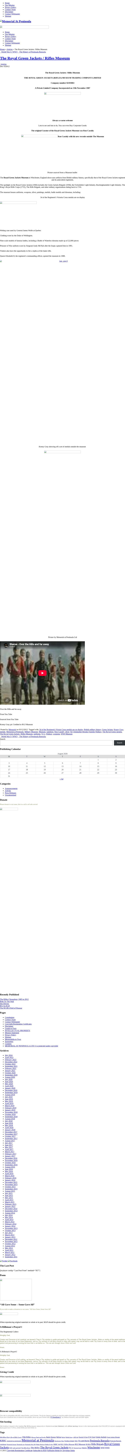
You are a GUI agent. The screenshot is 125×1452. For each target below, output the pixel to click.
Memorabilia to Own (13, 1039)
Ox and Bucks (83, 1441)
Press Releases (10, 793)
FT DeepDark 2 (56, 1417)
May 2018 (9, 1125)
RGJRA (88, 1444)
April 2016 (9, 1174)
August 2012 (10, 1246)
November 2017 (11, 1134)
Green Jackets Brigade (113, 1437)
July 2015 (8, 1193)
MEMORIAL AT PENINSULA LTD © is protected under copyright (31, 1046)
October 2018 (10, 1114)
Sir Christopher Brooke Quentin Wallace (85, 732)
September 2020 (11, 1075)
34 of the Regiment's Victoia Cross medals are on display (61, 730)
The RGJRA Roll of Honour (11, 1008)
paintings (50, 732)
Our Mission (10, 5)
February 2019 (10, 1108)
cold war (75, 1437)
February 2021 (10, 1068)
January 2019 (10, 1110)
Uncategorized (10, 795)
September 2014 (11, 1211)
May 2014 (9, 1217)
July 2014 (8, 1215)
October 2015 (10, 1187)
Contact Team (10, 10)
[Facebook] (12, 1261)
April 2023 (9, 1057)
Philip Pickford (40, 1444)
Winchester (93, 1447)
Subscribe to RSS (40, 1450)
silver (67, 732)
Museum (42, 732)
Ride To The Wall (7, 1001)
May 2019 (9, 1101)
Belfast (58, 1437)
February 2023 (10, 1060)
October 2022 (10, 1064)
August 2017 (10, 1141)
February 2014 (10, 1224)
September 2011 (11, 1257)
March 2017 (9, 1152)
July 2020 (8, 1079)
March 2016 (9, 1176)
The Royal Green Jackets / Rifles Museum (35, 58)
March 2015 (9, 1202)
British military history (92, 730)
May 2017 (9, 1147)
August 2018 (10, 1119)
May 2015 (9, 1198)
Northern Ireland (69, 1441)
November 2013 (11, 1228)
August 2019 (10, 1095)
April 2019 (9, 1103)
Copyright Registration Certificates (18, 1024)
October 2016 (10, 1163)
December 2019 (11, 1090)
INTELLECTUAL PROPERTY (17, 1031)
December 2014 (11, 1209)
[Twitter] (4, 1261)
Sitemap (8, 16)
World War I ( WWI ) (9, 52)
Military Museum (31, 732)
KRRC (3, 1440)
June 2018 (9, 1123)
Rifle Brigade (97, 1444)
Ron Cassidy (59, 732)
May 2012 (9, 1248)
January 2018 (10, 1130)
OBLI (76, 1441)
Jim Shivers (4, 1004)
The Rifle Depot (25, 1448)
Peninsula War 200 (30, 1444)
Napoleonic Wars (59, 1441)
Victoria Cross (77, 1448)
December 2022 (11, 1062)
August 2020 (10, 1077)
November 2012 (11, 1241)
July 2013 (8, 1233)
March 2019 (9, 1106)
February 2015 (10, 1204)
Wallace (49, 734)
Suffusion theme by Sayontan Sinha (61, 1450)
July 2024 (8, 1055)
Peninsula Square (11, 1444)
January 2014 (10, 1226)
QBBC (55, 1444)
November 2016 (11, 1160)
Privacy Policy (10, 7)
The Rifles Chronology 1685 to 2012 (14, 999)
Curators (8, 1044)
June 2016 (9, 1169)
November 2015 (11, 1185)
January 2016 (10, 1180)
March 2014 (9, 1222)
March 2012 (9, 1252)
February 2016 (10, 1178)
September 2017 (11, 1139)
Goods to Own (10, 1028)
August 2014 (10, 1213)
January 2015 (10, 1206)
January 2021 (10, 1071)
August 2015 (10, 1191)
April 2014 (9, 1220)
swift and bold (17, 1448)
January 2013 (10, 1237)
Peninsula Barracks (100, 1440)
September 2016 (11, 1165)
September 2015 (11, 1189)
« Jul (61, 779)
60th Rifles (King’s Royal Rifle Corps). (11, 1437)
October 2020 (10, 1073)
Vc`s (43, 734)
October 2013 (10, 1231)
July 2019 (8, 1097)
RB (59, 1444)
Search (2, 739)
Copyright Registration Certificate (20, 1450)
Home (7, 3)
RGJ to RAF (5, 1006)
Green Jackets (107, 730)
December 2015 (11, 1182)
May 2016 (9, 1171)
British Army (69, 1437)
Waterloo (84, 1448)
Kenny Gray (118, 730)
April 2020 (9, 1086)
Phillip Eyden (49, 1444)
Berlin (63, 1437)
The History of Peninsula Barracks (32, 52)
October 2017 (10, 1136)
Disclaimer (9, 12)
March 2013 (9, 1235)
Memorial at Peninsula (15, 732)
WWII (107, 1448)
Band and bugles (41, 1437)
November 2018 (11, 1112)
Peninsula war (21, 1444)
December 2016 (11, 1158)
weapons (56, 734)
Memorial (12, 730)
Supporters (9, 1041)
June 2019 (9, 1099)
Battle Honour (51, 1437)
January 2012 (10, 1255)
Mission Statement (12, 1033)
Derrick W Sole (83, 1437)
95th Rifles (26, 1437)
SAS (10, 1448)
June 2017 (9, 1145)
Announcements (11, 788)
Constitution (9, 1017)
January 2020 (10, 1088)
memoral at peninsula (14, 1441)
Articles (10, 49)
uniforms (37, 734)
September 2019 (11, 1092)
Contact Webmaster (12, 14)
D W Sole (91, 1437)
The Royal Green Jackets (112, 732)
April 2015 (9, 1200)
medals (2, 732)
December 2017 (11, 1132)
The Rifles (35, 1448)
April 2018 (9, 1128)
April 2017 (9, 1149)
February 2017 (10, 1154)
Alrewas (33, 1437)
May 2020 (9, 1084)
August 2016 (10, 1167)
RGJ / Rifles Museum (67, 1444)
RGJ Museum (80, 1444)
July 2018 (8, 1121)
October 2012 (10, 1244)
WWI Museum (66, 734)
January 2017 (10, 1156)
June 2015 (9, 1195)
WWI (103, 1448)
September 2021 (11, 1066)
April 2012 (9, 1250)
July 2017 (8, 1143)
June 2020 (9, 1082)
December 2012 (11, 1239)
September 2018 (11, 1117)
